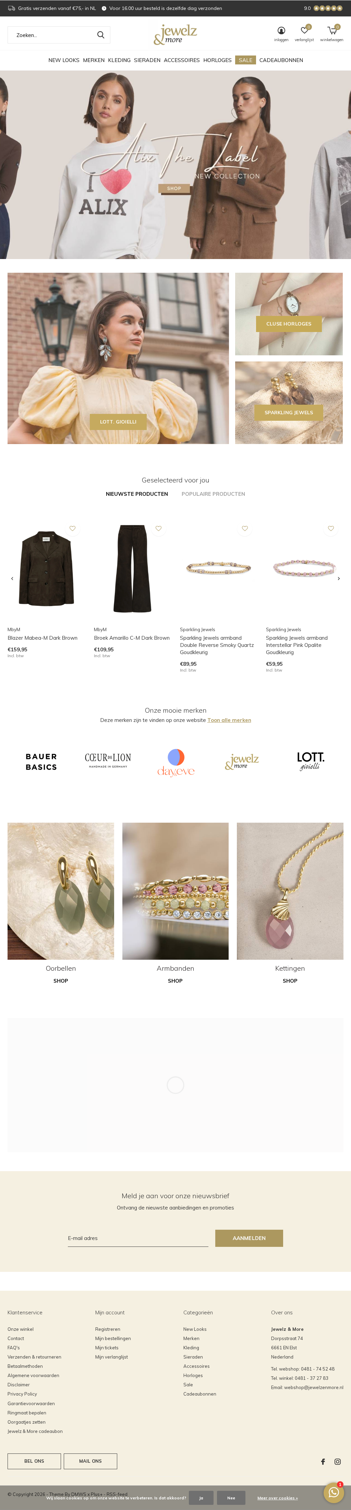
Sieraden (147, 60)
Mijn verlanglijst (111, 1357)
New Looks (64, 60)
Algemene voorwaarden (33, 1375)
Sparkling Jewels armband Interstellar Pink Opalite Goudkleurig (297, 645)
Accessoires (182, 60)
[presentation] (12, 578)
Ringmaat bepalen (27, 1412)
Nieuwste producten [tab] (137, 494)
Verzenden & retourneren (34, 1357)
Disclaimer (19, 1384)
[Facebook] (323, 1461)
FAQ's (14, 1347)
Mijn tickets (107, 1347)
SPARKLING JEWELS (289, 412)
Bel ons (34, 1461)
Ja (201, 1497)
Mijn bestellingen (113, 1338)
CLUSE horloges (289, 324)
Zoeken (100, 35)
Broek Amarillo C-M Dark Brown (132, 638)
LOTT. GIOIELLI (118, 422)
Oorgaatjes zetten (27, 1422)
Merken (94, 60)
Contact (16, 1338)
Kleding (119, 60)
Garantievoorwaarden (31, 1403)
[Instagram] (338, 1461)
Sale (245, 60)
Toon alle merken (229, 720)
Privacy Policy (22, 1394)
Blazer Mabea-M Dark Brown (42, 638)
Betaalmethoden (25, 1366)
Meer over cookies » (277, 1497)
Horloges (217, 60)
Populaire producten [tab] (213, 494)
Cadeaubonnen (281, 60)
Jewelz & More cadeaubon (35, 1431)
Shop (60, 981)
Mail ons (90, 1461)
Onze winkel (21, 1329)
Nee (231, 1497)
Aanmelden (249, 1238)
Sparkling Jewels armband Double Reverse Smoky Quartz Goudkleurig (217, 645)
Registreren (107, 1329)
